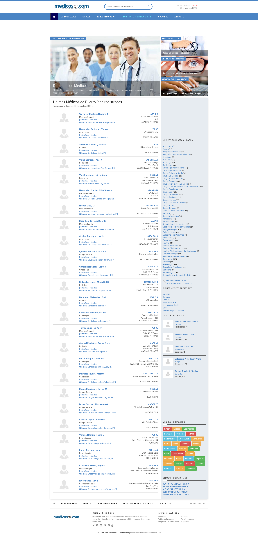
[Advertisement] (129, 28)
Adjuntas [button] (200, 459)
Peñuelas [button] (191, 469)
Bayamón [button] (168, 434)
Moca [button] (175, 444)
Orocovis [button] (185, 444)
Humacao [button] (168, 469)
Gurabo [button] (177, 429)
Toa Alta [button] (189, 464)
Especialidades (68, 17)
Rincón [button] (167, 429)
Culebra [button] (200, 464)
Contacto (179, 17)
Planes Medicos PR (105, 17)
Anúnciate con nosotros (173, 59)
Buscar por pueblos (171, 39)
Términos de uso (187, 519)
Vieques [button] (182, 449)
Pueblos (86, 17)
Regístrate (185, 522)
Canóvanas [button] (197, 439)
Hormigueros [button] (169, 449)
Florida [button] (190, 454)
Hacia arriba (195, 504)
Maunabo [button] (168, 459)
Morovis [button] (188, 459)
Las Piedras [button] (189, 429)
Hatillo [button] (167, 444)
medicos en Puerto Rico (134, 517)
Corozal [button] (179, 469)
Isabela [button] (196, 444)
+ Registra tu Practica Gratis (136, 17)
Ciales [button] (178, 459)
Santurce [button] (194, 449)
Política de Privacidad (166, 519)
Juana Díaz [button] (184, 439)
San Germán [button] (178, 454)
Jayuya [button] (179, 464)
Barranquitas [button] (169, 439)
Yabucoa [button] (168, 464)
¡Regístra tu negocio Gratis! (174, 79)
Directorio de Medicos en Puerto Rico (113, 533)
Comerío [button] (180, 434)
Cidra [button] (166, 454)
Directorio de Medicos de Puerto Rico (68, 39)
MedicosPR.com (98, 517)
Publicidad (162, 17)
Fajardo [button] (191, 434)
